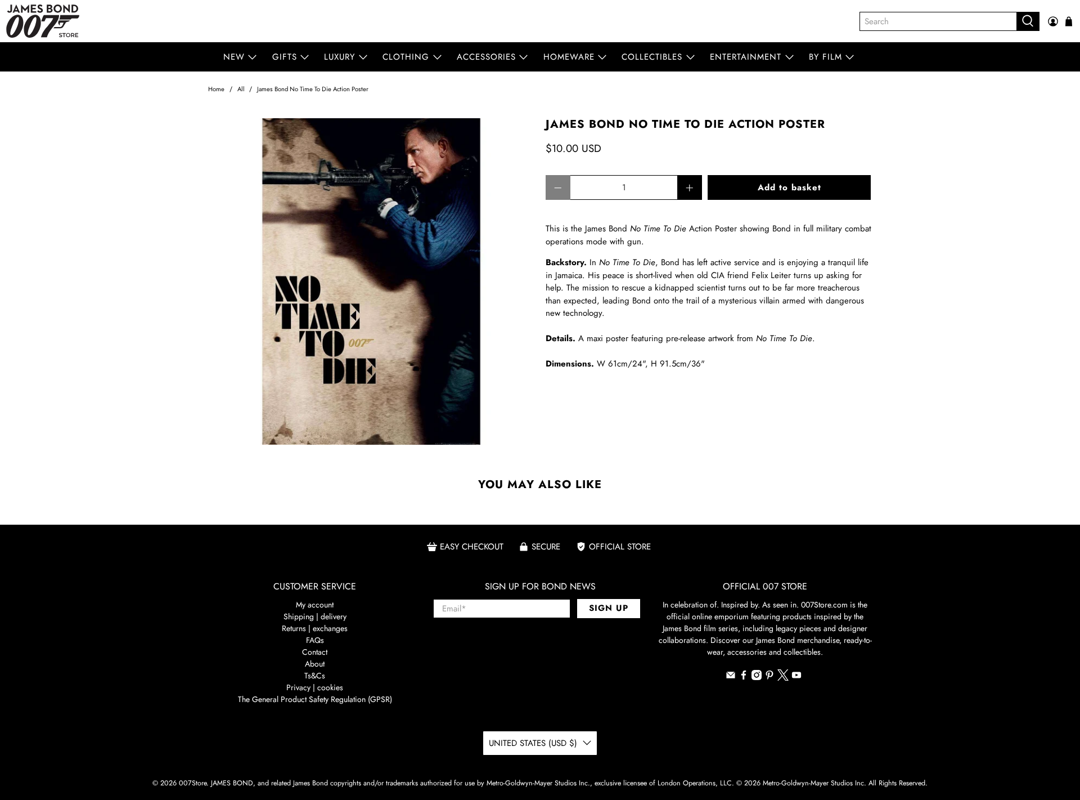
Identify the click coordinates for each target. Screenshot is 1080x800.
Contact (314, 652)
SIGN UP (608, 608)
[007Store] (42, 21)
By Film (825, 57)
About (315, 663)
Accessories (486, 57)
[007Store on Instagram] (757, 677)
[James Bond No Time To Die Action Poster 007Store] (371, 281)
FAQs (315, 640)
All (241, 89)
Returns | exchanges (315, 628)
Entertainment (745, 57)
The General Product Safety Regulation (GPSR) (315, 699)
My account (315, 604)
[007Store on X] (783, 677)
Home (216, 89)
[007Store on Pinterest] (769, 677)
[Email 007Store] (731, 677)
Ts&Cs (314, 675)
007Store (192, 783)
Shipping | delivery (315, 616)
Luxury (339, 57)
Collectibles (652, 57)
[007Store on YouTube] (796, 677)
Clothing (405, 57)
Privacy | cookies (314, 687)
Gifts (284, 57)
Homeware (569, 57)
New (234, 57)
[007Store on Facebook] (744, 677)
